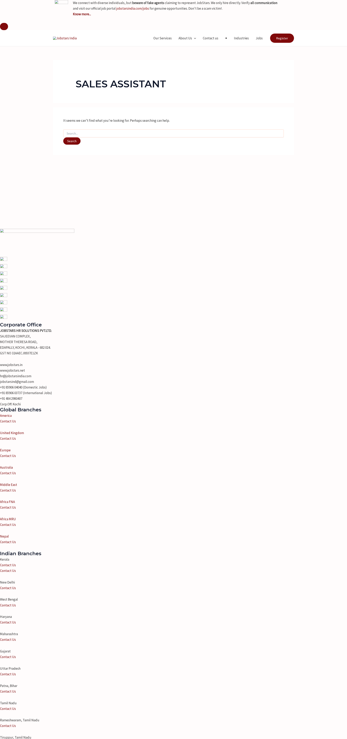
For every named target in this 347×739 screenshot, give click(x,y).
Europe (5, 450)
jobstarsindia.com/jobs (132, 8)
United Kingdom (12, 433)
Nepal (4, 536)
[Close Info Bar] (4, 26)
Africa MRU (8, 519)
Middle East (8, 484)
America (6, 415)
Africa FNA (7, 502)
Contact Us (8, 421)
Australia (6, 467)
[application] (194, 38)
